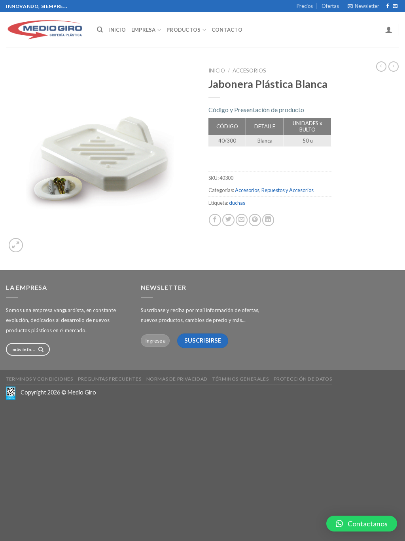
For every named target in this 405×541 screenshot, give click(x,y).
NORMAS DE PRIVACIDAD (177, 379)
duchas (237, 203)
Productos (184, 30)
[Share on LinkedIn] (268, 220)
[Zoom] (16, 245)
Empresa (143, 30)
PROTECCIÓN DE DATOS (303, 379)
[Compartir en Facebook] (215, 220)
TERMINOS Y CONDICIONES (39, 379)
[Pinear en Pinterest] (255, 220)
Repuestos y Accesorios (287, 190)
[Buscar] (100, 29)
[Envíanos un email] (395, 6)
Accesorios (249, 70)
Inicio (117, 30)
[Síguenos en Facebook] (387, 6)
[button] (361, 523)
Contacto (227, 30)
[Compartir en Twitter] (228, 220)
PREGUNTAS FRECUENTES (109, 379)
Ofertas (330, 6)
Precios (305, 6)
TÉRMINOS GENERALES (240, 379)
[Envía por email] (242, 220)
